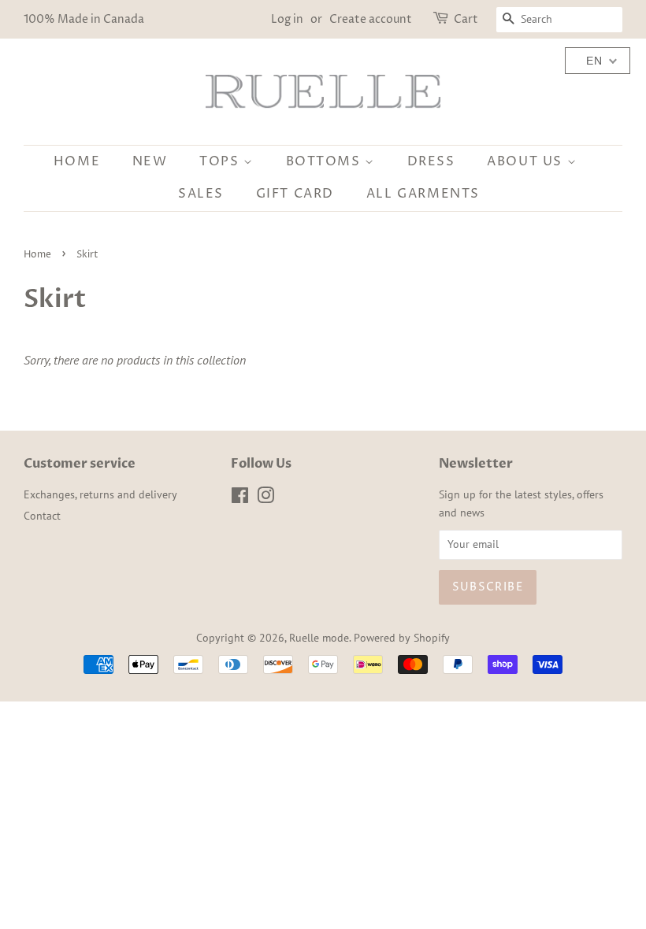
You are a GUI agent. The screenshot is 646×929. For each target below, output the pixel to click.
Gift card (295, 193)
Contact (42, 516)
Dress (431, 161)
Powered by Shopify (402, 638)
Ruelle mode (319, 638)
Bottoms (326, 161)
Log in (287, 19)
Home (77, 161)
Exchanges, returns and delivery (100, 494)
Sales (201, 193)
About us (526, 161)
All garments (423, 193)
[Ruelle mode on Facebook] (240, 498)
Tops (221, 161)
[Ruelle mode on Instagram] (265, 498)
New (150, 161)
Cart (466, 19)
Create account (370, 19)
